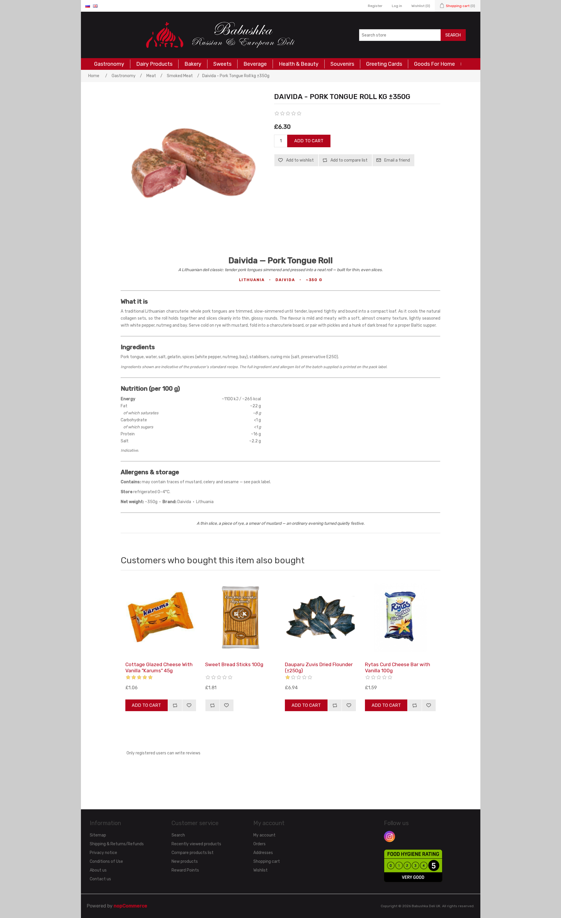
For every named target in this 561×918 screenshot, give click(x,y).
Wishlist (260, 870)
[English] (95, 6)
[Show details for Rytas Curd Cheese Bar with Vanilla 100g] (400, 617)
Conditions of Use (106, 861)
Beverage (255, 64)
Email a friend (397, 160)
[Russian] (87, 6)
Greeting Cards (384, 64)
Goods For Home (434, 64)
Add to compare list (349, 160)
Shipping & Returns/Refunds (117, 843)
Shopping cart (266, 861)
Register (375, 6)
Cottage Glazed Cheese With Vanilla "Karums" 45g (159, 667)
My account (264, 835)
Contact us (100, 879)
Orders (259, 843)
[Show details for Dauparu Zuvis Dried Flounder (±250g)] (320, 617)
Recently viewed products (196, 843)
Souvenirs (342, 64)
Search (453, 35)
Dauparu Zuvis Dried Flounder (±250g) (319, 667)
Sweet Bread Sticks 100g (234, 664)
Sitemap (98, 835)
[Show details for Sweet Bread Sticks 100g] (240, 617)
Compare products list (193, 852)
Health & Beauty (298, 64)
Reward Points (185, 870)
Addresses (263, 852)
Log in (397, 6)
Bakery (192, 64)
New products (185, 861)
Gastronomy (109, 64)
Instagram (389, 836)
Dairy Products (154, 64)
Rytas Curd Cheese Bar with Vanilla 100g (397, 667)
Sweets (222, 64)
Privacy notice (103, 852)
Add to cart (308, 140)
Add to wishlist (300, 160)
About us (98, 870)
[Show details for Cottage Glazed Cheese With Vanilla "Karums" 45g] (160, 617)
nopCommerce (130, 906)
